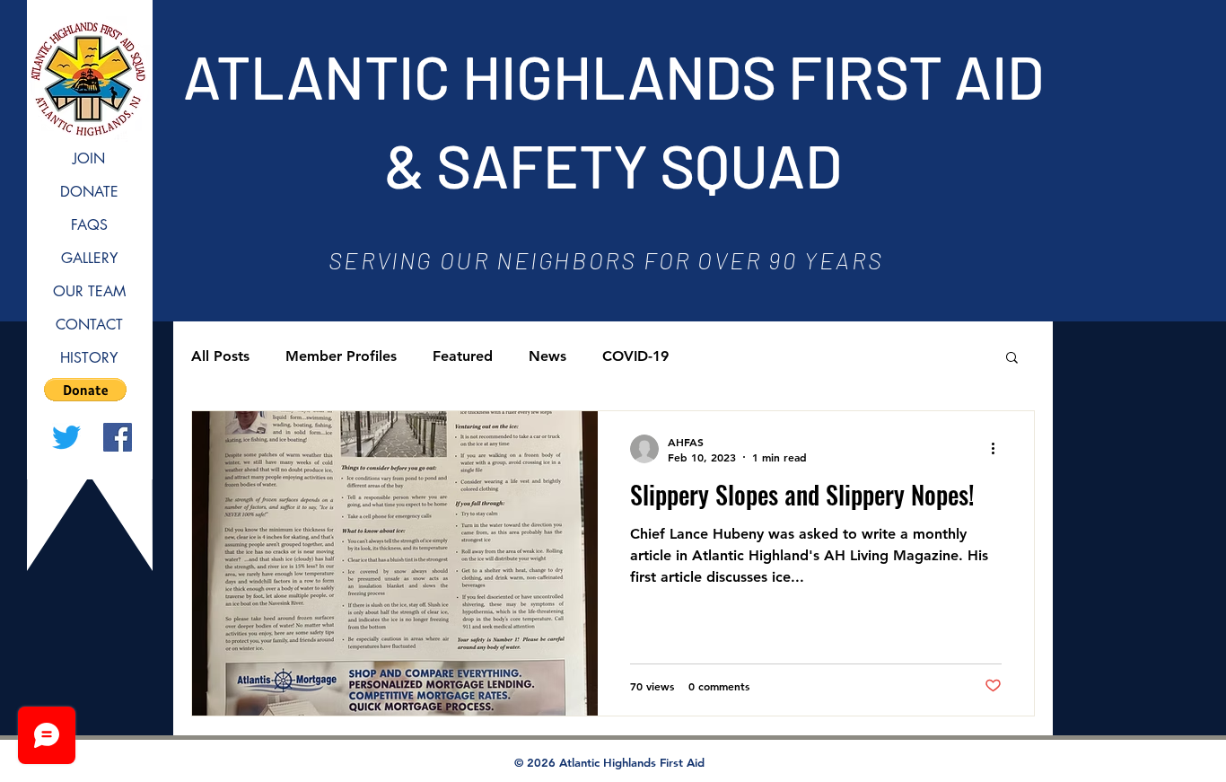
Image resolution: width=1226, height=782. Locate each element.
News (547, 356)
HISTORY (89, 357)
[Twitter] (66, 437)
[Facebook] (117, 437)
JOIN (89, 158)
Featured (463, 356)
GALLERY (89, 258)
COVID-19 (635, 356)
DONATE (89, 191)
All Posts (220, 356)
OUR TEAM (89, 291)
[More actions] (999, 449)
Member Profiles (341, 356)
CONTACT (89, 324)
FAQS (89, 224)
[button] (85, 389)
